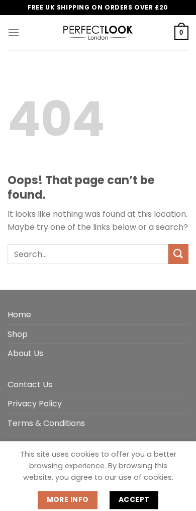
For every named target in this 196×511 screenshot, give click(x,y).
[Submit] (178, 254)
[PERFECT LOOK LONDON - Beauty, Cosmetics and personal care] (98, 33)
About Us (25, 353)
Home (19, 314)
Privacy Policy (35, 403)
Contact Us (30, 384)
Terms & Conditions (46, 423)
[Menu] (14, 32)
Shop (18, 334)
